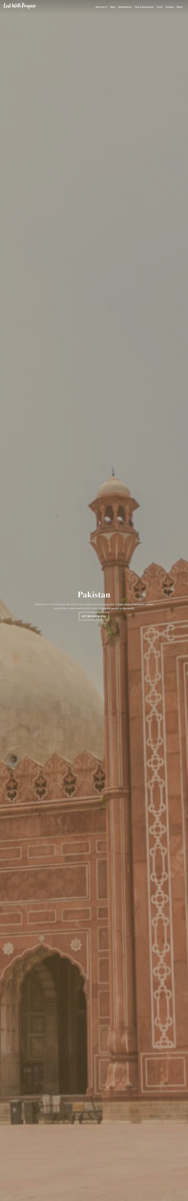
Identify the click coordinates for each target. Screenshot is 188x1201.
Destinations (125, 7)
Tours (159, 7)
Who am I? (101, 7)
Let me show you (94, 616)
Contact (169, 7)
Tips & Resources (144, 7)
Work (179, 7)
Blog (112, 7)
